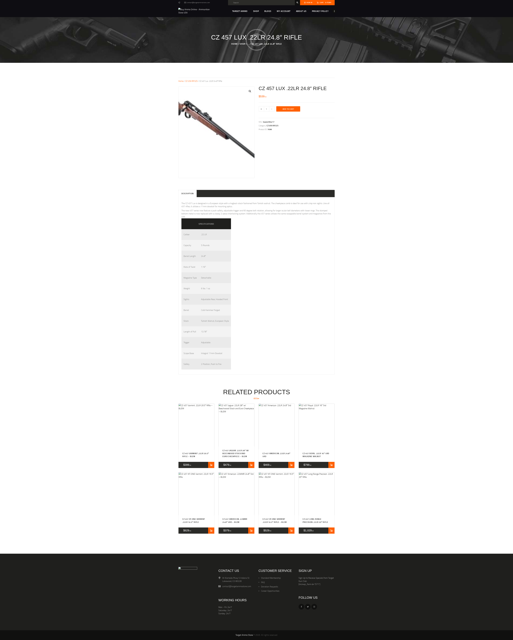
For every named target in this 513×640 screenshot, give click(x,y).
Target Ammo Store (244, 634)
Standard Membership (271, 577)
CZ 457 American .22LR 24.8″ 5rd (276, 455)
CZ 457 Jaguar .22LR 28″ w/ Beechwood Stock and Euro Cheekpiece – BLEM (235, 453)
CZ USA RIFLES (191, 81)
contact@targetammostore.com (236, 586)
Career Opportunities (270, 590)
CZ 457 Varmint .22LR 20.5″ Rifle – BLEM (195, 455)
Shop (242, 43)
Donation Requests (269, 586)
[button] (250, 91)
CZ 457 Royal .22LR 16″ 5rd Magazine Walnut (316, 455)
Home (234, 43)
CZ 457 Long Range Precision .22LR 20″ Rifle (315, 520)
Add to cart (288, 109)
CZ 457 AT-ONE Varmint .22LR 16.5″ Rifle (193, 520)
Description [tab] (187, 193)
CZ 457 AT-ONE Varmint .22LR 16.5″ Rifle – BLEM (275, 520)
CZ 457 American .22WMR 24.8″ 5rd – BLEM (234, 520)
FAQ (263, 582)
